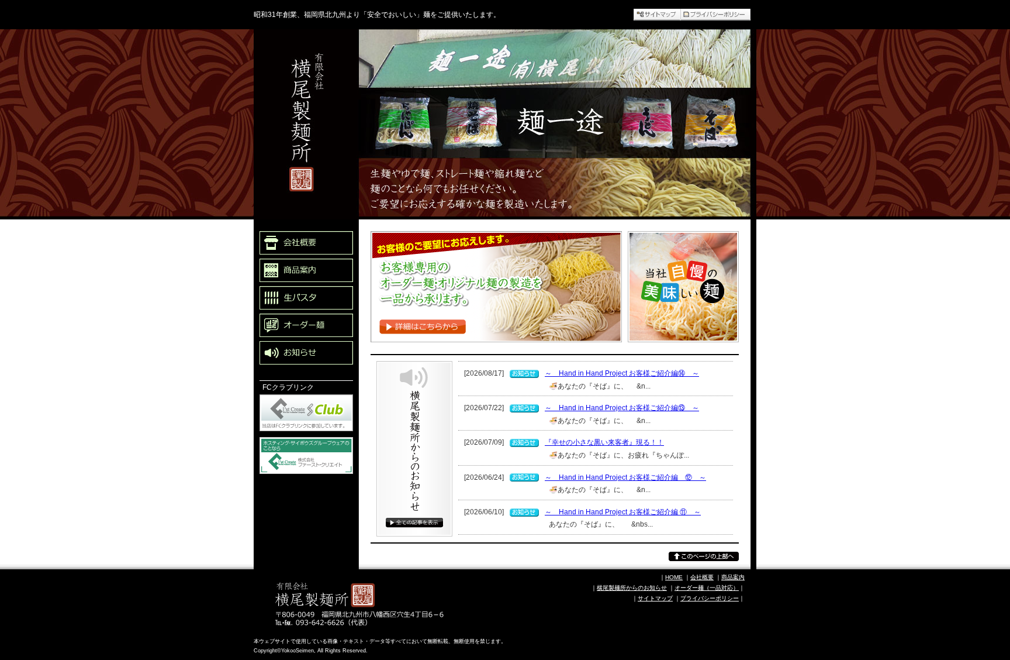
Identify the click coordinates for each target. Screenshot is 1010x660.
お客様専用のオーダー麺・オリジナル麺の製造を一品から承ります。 (489, 355)
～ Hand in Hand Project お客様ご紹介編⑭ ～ (622, 373)
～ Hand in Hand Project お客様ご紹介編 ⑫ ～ (625, 477)
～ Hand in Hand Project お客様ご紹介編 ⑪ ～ (623, 512)
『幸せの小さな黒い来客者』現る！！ (604, 442)
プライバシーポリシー (709, 598)
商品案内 (733, 577)
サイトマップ (655, 598)
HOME (674, 577)
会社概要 (702, 577)
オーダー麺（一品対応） (707, 588)
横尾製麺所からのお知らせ (411, 554)
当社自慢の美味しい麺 (669, 348)
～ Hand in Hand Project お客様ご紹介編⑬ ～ (622, 408)
